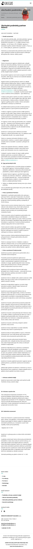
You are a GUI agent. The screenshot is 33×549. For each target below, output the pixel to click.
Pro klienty (5, 478)
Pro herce (5, 481)
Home (2, 17)
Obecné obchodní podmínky (10, 497)
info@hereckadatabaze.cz (7, 92)
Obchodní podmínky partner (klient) (12, 500)
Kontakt (4, 485)
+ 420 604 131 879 (5, 528)
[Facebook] (1, 511)
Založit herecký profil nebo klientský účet (16, 542)
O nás (3, 476)
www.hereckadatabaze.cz (7, 90)
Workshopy (5, 483)
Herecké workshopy (7, 502)
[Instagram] (4, 511)
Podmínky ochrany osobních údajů (11, 495)
